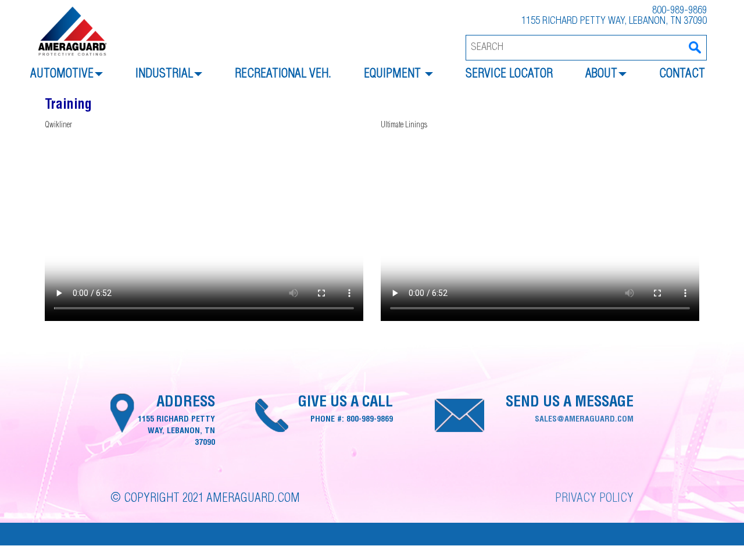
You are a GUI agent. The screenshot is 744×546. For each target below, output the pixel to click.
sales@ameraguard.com (584, 420)
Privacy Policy (594, 499)
